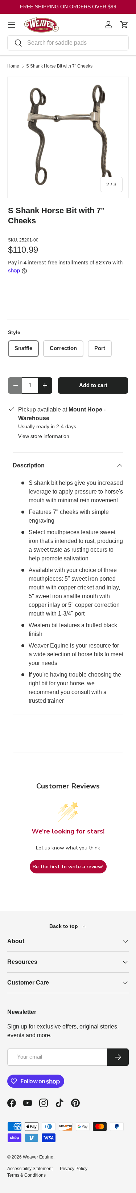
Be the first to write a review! (68, 866)
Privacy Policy (73, 1168)
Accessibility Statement (30, 1168)
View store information (43, 436)
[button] (124, 25)
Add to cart (93, 385)
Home (13, 66)
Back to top (64, 926)
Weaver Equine (38, 1157)
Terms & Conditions (26, 1175)
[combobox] (68, 43)
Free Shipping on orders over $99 (68, 6)
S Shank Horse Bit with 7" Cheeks (59, 66)
